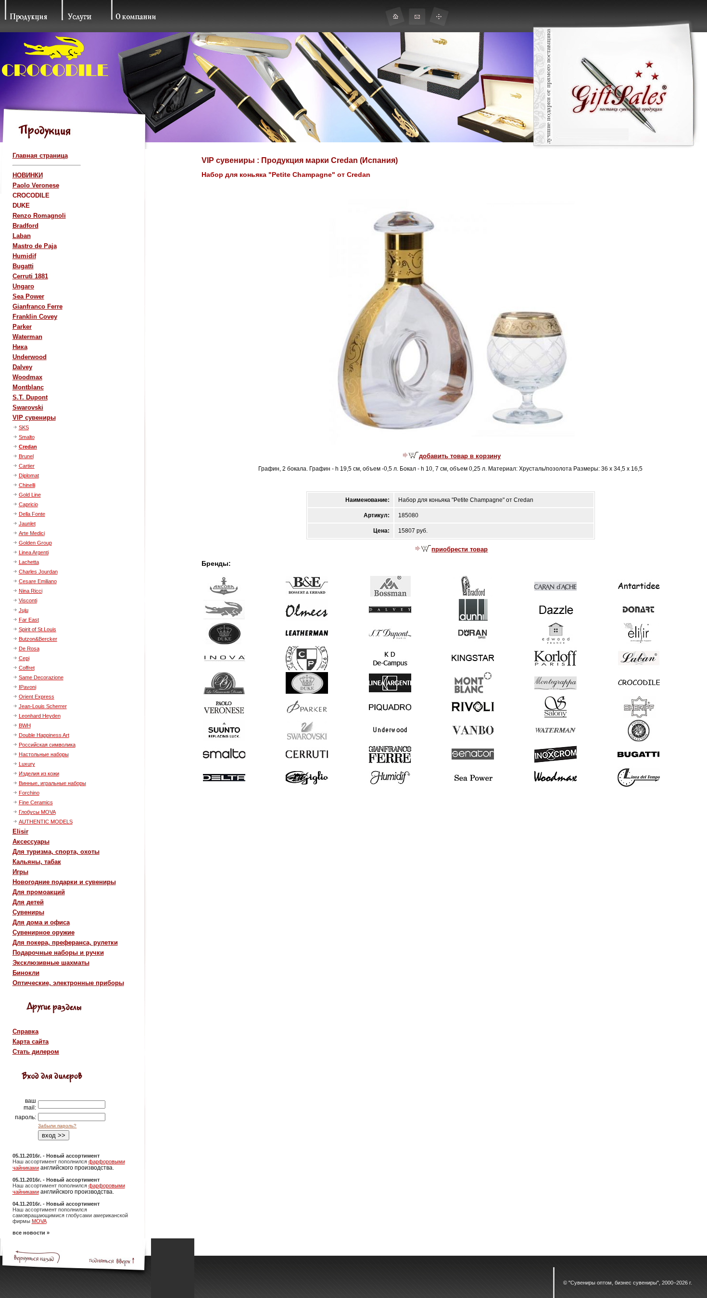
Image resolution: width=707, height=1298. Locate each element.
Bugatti (23, 266)
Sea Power (28, 296)
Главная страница (40, 155)
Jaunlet (27, 523)
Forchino (29, 793)
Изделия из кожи (39, 773)
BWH (25, 725)
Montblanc (28, 387)
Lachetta (29, 562)
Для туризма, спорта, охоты (56, 851)
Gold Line (30, 495)
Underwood (30, 357)
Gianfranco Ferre (38, 306)
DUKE (21, 205)
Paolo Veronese (36, 185)
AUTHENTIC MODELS (46, 821)
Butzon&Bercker (38, 639)
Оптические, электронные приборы (68, 982)
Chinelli (27, 485)
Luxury (27, 764)
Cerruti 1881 (30, 276)
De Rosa (29, 648)
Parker (22, 326)
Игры (20, 871)
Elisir (20, 831)
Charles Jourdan (38, 571)
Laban (22, 235)
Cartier (27, 466)
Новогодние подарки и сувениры (64, 882)
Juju (23, 610)
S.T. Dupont (30, 397)
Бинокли (26, 972)
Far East (29, 620)
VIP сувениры (34, 417)
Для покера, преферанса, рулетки (65, 942)
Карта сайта (31, 1041)
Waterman (27, 336)
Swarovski (28, 407)
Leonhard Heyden (40, 716)
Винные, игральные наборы (52, 783)
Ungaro (23, 286)
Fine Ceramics (36, 802)
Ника (20, 346)
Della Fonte (32, 514)
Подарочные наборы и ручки (58, 952)
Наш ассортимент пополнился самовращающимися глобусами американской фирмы (70, 1215)
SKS (24, 427)
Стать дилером (36, 1051)
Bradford (25, 225)
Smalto (27, 437)
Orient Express (36, 696)
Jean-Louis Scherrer (43, 706)
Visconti (28, 600)
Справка (25, 1031)
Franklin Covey (35, 316)
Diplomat (29, 475)
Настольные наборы (44, 754)
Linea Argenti (34, 552)
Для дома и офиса (41, 922)
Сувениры (28, 912)
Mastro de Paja (35, 246)
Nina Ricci (30, 591)
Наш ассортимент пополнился (50, 1161)
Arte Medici (32, 533)
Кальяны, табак (37, 861)
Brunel (26, 456)
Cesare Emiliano (38, 581)
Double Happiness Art (44, 735)
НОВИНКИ (28, 175)
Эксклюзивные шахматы (51, 962)
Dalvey (22, 367)
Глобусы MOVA (37, 812)
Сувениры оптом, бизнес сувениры (613, 1283)
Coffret (27, 668)
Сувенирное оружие (44, 932)
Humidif (24, 256)
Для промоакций (39, 892)
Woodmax (27, 377)
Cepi (24, 658)
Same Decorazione (41, 677)
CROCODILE (31, 195)
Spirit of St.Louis (37, 629)
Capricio (28, 504)
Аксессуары (31, 841)
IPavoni (27, 687)
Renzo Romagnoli (39, 215)
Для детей (28, 902)
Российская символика (47, 745)
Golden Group (35, 543)
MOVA (39, 1221)
